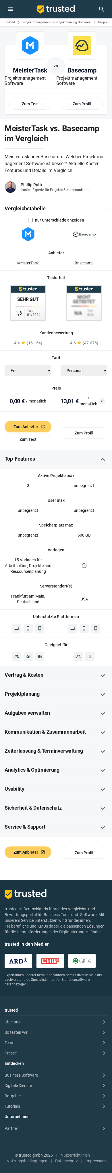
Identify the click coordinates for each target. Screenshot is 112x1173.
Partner (11, 1128)
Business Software (21, 1075)
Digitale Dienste (18, 1085)
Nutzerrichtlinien (75, 1155)
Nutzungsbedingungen (27, 1161)
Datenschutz (66, 1161)
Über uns (12, 1022)
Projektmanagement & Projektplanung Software (56, 22)
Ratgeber (13, 1096)
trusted (10, 22)
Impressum (96, 1161)
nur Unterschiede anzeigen (59, 220)
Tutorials (12, 1106)
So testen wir (16, 1032)
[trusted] (56, 9)
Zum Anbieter (25, 426)
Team (9, 1042)
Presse (11, 1053)
